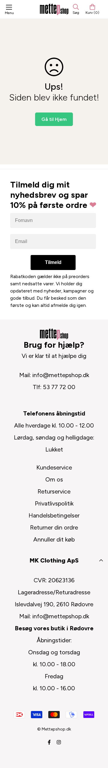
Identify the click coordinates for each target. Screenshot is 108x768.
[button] (92, 9)
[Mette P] (54, 9)
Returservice (54, 491)
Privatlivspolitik (54, 503)
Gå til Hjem (54, 119)
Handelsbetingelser (54, 515)
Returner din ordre (54, 527)
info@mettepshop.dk (60, 375)
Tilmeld (53, 262)
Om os (54, 479)
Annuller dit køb (54, 539)
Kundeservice (54, 467)
